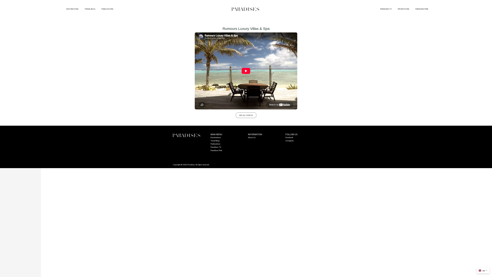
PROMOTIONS (403, 9)
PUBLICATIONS (107, 9)
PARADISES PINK (421, 9)
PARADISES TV (386, 9)
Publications (215, 144)
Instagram (289, 141)
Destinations (216, 137)
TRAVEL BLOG (90, 9)
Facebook (289, 137)
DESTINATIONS (72, 9)
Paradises (191, 165)
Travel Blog (215, 141)
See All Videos (246, 115)
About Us (252, 137)
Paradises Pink (216, 150)
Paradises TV (216, 147)
